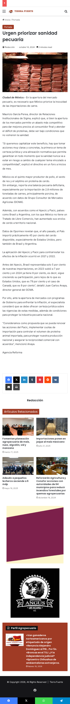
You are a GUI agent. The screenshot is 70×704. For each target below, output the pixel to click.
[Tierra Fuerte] (21, 11)
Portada (16, 19)
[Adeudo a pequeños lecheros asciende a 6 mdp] (18, 466)
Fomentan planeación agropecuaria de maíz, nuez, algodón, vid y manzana (16, 443)
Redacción (10, 47)
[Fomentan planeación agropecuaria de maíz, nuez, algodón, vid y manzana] (18, 427)
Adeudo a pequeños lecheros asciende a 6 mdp (15, 481)
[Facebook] (8, 379)
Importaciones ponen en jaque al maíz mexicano (51, 440)
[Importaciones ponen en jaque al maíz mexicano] (52, 427)
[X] (16, 379)
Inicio (7, 19)
